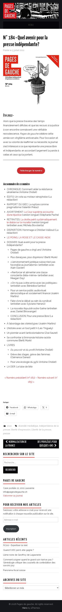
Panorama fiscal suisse (14, 570)
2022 (9, 426)
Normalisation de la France (16, 444)
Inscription (11, 529)
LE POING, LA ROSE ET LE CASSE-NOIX (28, 237)
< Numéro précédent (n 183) (20, 377)
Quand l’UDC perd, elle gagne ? (18, 550)
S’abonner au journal (13, 495)
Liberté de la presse (41, 429)
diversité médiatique (28, 426)
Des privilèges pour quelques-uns (47, 444)
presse (6, 433)
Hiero (24, 608)
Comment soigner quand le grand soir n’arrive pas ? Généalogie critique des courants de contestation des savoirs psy (29, 562)
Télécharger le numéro (31, 171)
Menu (31, 25)
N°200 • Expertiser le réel (15, 545)
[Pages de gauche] (31, 10)
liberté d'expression (20, 429)
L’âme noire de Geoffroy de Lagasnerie (22, 555)
